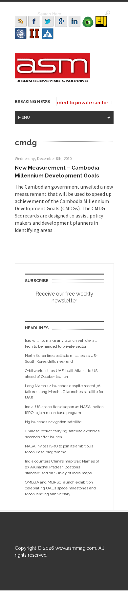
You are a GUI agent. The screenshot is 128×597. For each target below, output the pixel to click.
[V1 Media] (88, 21)
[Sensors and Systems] (21, 33)
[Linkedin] (74, 21)
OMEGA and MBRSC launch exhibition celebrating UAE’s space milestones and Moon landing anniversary (60, 488)
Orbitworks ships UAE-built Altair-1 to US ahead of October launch (61, 373)
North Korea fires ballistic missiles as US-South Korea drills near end (61, 358)
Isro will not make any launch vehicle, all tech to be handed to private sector (60, 343)
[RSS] (21, 21)
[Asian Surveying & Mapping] (52, 80)
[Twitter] (47, 21)
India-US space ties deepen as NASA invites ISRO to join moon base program (64, 409)
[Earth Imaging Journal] (101, 21)
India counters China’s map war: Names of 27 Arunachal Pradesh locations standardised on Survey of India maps (62, 467)
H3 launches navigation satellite (53, 422)
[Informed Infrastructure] (34, 33)
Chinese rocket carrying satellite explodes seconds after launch (62, 434)
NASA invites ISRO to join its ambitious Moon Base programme (59, 449)
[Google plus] (61, 21)
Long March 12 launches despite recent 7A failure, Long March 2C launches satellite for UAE (64, 391)
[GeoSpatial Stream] (47, 33)
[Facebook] (34, 21)
